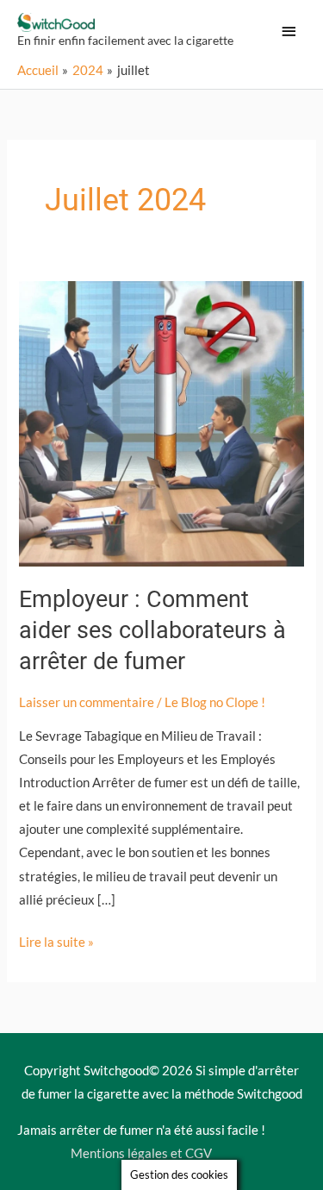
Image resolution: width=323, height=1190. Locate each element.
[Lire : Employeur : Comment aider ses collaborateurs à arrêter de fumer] (161, 422)
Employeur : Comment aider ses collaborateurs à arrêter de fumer (152, 630)
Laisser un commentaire (86, 702)
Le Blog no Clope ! (215, 702)
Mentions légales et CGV (141, 1153)
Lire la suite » (56, 939)
